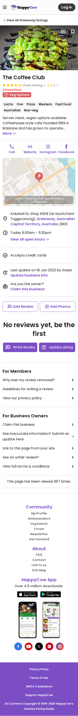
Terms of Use (39, 678)
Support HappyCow (39, 695)
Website (30, 152)
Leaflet (18, 198)
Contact (39, 560)
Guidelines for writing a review (28, 389)
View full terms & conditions (26, 466)
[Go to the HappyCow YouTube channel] (28, 646)
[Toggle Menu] (5, 7)
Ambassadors (39, 518)
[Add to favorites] (72, 31)
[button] (39, 177)
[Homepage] (23, 7)
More (7, 133)
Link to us (39, 565)
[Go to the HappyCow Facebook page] (18, 646)
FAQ (39, 555)
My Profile (39, 513)
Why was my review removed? (29, 379)
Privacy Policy (39, 669)
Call (12, 152)
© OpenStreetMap (52, 198)
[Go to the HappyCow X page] (39, 646)
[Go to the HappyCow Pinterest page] (49, 646)
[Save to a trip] (63, 31)
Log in (67, 7)
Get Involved (39, 539)
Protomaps (31, 198)
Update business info (29, 275)
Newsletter (39, 534)
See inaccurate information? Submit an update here (36, 436)
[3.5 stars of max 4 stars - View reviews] (12, 85)
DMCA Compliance (39, 686)
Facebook (66, 152)
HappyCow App (39, 580)
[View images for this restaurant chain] (39, 47)
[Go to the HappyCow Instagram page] (60, 646)
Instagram (48, 152)
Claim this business (27, 289)
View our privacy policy (22, 398)
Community (39, 507)
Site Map (39, 570)
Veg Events (39, 524)
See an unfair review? (21, 457)
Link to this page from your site (29, 448)
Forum (39, 529)
